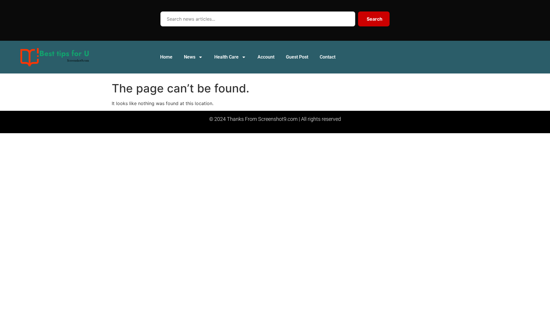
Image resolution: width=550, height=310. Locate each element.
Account (266, 57)
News (189, 57)
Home (166, 57)
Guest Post (297, 57)
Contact (327, 57)
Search (374, 19)
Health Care (226, 57)
